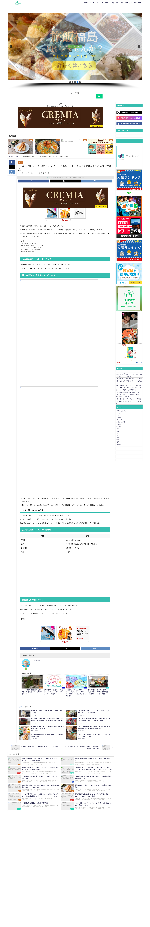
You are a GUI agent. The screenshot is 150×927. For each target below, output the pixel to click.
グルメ (98, 2)
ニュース (91, 2)
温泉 (117, 437)
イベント (119, 413)
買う (113, 2)
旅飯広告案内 (137, 2)
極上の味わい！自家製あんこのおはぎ (32, 245)
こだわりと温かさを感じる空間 (33, 247)
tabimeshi (36, 660)
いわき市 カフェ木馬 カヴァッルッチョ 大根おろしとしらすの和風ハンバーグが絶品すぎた (129, 381)
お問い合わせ (128, 2)
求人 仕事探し (106, 2)
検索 (99, 96)
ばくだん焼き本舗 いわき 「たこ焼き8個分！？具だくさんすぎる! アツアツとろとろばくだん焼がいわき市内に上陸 (128, 387)
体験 (121, 2)
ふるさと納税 (120, 422)
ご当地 (118, 417)
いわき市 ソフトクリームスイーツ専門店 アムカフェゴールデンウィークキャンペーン (129, 401)
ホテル (118, 424)
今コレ (118, 426)
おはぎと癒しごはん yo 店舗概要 (31, 249)
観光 (117, 2)
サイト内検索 (75, 93)
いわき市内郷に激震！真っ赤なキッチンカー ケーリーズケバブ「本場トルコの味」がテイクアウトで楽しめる (129, 394)
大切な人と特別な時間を (29, 251)
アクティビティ (121, 411)
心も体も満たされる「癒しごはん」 (32, 243)
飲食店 (118, 444)
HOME (86, 2)
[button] (11, 46)
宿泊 (117, 431)
